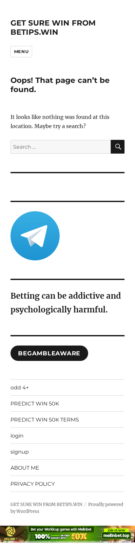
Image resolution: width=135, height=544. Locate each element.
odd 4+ (19, 388)
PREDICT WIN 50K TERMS (44, 420)
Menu (21, 51)
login (17, 436)
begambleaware (49, 353)
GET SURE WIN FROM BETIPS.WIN (53, 27)
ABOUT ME (24, 468)
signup (19, 452)
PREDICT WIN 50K (34, 404)
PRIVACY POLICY (32, 484)
